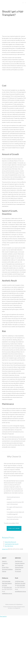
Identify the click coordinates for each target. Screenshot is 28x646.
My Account (18, 571)
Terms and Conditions (7, 569)
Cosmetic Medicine (19, 563)
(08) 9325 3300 (21, 585)
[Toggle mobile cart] (23, 2)
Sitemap (4, 571)
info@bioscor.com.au (7, 593)
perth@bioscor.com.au (20, 591)
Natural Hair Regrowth (10, 542)
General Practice (19, 567)
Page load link (3, 616)
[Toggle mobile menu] (25, 2)
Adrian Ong (5, 549)
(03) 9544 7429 (8, 587)
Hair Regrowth (18, 561)
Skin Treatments (19, 565)
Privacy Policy (5, 567)
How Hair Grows (9, 546)
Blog (3, 565)
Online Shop (18, 569)
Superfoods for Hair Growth (11, 544)
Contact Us (4, 563)
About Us (4, 561)
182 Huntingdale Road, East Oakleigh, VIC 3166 (7, 583)
